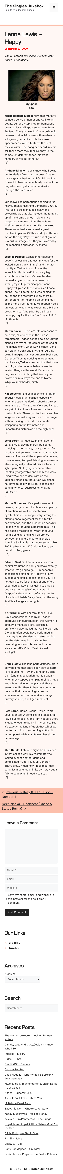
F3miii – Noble (13, 1138)
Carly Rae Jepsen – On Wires (23, 1149)
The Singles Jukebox (24, 6)
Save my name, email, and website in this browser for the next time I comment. (31, 898)
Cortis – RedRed (14, 1069)
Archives (10, 973)
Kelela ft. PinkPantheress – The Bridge (28, 1119)
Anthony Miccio (15, 170)
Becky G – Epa (13, 1143)
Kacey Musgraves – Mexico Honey (26, 1113)
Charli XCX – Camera (17, 1064)
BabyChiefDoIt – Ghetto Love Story (26, 1108)
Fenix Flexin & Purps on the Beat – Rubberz (31, 1154)
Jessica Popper (14, 256)
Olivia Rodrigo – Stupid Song (22, 1133)
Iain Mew (10, 201)
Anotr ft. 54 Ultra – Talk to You (23, 1098)
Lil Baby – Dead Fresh (18, 1103)
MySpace (31, 103)
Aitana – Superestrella (18, 1092)
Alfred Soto (12, 612)
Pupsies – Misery (15, 1053)
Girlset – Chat (13, 1059)
